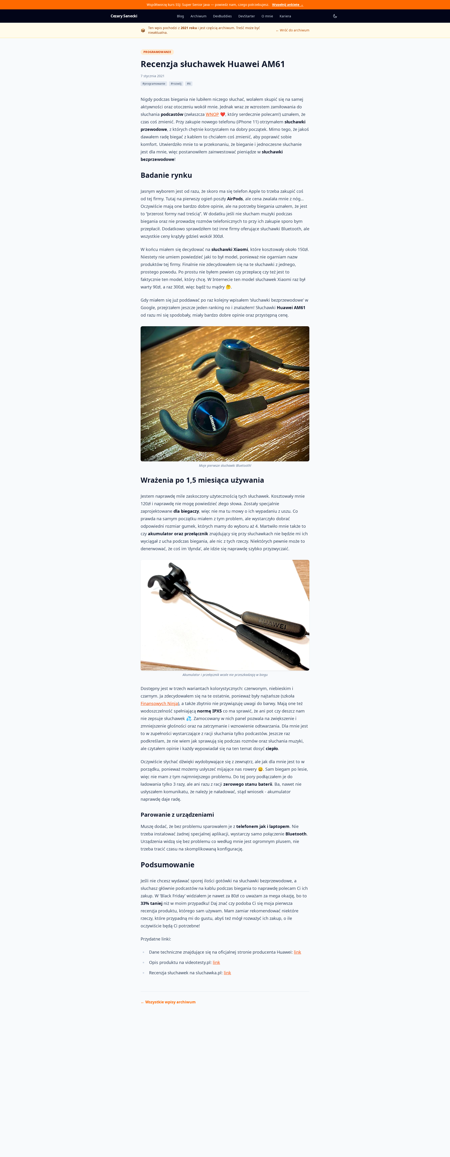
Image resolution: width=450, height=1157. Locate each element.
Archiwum (198, 16)
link (297, 952)
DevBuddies (222, 16)
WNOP (212, 114)
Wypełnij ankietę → (288, 4)
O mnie (267, 16)
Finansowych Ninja (159, 703)
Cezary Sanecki (124, 16)
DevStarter (246, 16)
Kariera (285, 16)
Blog (180, 16)
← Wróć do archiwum (292, 30)
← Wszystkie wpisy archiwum (168, 1002)
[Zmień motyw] (335, 16)
